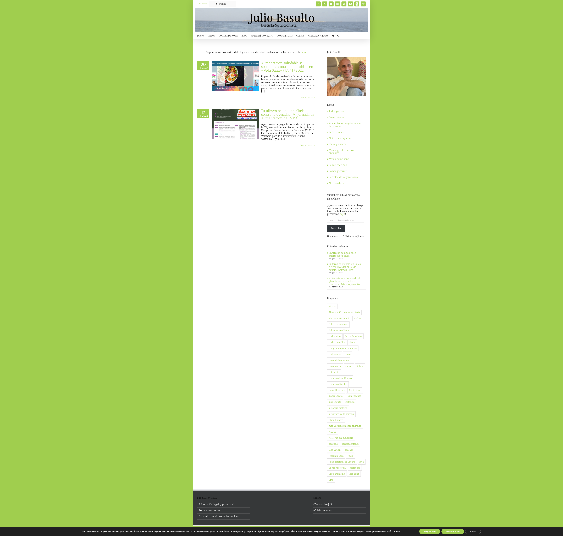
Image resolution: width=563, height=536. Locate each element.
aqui (342, 214)
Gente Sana (355, 390)
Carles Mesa (335, 336)
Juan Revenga (354, 395)
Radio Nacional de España (342, 461)
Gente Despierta (337, 390)
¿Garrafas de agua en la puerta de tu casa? (343, 254)
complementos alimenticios (343, 348)
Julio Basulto (335, 401)
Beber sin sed (337, 132)
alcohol (332, 306)
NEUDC (332, 431)
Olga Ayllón (335, 449)
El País (359, 366)
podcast (349, 449)
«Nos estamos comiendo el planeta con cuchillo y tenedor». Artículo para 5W (344, 281)
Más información (308, 97)
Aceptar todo (430, 531)
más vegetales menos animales (345, 425)
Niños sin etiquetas (340, 138)
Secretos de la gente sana (343, 177)
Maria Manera (336, 420)
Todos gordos (336, 111)
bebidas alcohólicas (339, 330)
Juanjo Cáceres (336, 395)
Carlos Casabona (353, 336)
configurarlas (373, 531)
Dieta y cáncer (337, 144)
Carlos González (337, 342)
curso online (335, 366)
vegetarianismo (337, 473)
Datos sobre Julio (323, 504)
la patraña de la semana (341, 414)
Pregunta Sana (336, 455)
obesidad (333, 443)
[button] (338, 35)
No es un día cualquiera (341, 437)
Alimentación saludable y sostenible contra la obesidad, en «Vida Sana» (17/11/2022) (287, 66)
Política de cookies (209, 510)
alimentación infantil (339, 318)
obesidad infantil (350, 443)
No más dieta (336, 183)
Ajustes (472, 531)
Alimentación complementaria (344, 312)
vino (331, 479)
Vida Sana (354, 473)
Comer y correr (338, 171)
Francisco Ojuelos (338, 384)
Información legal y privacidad (216, 504)
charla (352, 342)
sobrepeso (355, 467)
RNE (361, 461)
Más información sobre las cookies (219, 516)
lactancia (350, 401)
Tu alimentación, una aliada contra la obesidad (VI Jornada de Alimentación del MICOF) (287, 114)
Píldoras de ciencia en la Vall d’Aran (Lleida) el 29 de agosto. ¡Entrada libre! (345, 266)
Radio (350, 455)
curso (348, 354)
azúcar (357, 318)
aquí (304, 52)
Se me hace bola (338, 165)
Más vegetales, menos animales (341, 151)
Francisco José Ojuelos (340, 378)
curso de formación (339, 360)
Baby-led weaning (338, 324)
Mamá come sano (339, 159)
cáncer (348, 366)
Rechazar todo (452, 531)
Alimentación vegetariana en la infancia (345, 125)
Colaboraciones (323, 510)
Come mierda (336, 117)
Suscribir (336, 228)
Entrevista (334, 372)
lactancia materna (338, 408)
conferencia (335, 354)
